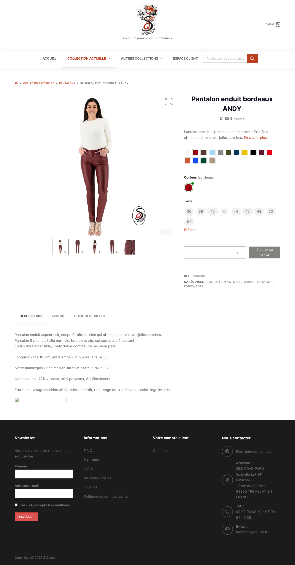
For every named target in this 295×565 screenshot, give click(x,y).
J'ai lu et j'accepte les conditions (44, 505)
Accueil (50, 58)
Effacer (190, 230)
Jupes (249, 281)
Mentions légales (97, 478)
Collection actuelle (86, 58)
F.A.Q (88, 450)
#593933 (203, 152)
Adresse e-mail (27, 486)
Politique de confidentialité (106, 496)
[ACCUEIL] (16, 83)
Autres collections (139, 58)
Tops (200, 286)
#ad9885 (212, 160)
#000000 (253, 152)
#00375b (236, 152)
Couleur (190, 177)
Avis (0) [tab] (57, 316)
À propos (91, 459)
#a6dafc (212, 152)
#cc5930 (187, 160)
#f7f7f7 (187, 152)
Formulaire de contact (254, 451)
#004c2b (203, 160)
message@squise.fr (252, 532)
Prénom (21, 466)
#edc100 (244, 152)
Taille (188, 201)
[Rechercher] (252, 58)
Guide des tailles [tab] (89, 316)
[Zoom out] (162, 232)
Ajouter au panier (264, 252)
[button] (168, 101)
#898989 (220, 152)
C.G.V (88, 469)
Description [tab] (31, 316)
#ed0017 (269, 152)
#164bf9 (195, 160)
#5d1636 (261, 152)
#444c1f (228, 152)
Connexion (161, 450)
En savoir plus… (257, 137)
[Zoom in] (169, 232)
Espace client (185, 58)
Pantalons (264, 281)
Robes (189, 286)
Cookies (90, 487)
